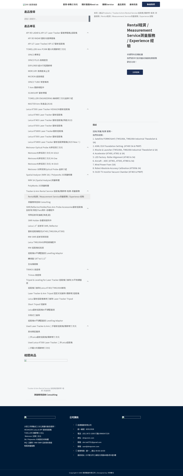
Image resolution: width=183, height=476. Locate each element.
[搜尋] (89, 19)
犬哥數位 (111, 473)
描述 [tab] (95, 124)
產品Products (105, 13)
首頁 (96, 13)
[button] (151, 4)
